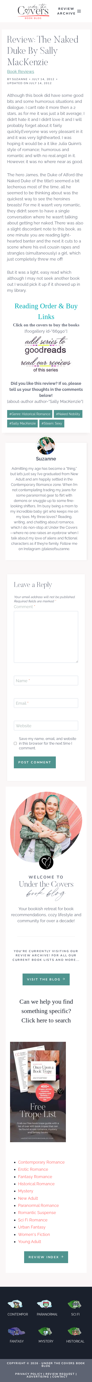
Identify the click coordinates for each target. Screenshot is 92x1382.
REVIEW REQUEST (60, 1374)
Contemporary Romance (41, 1162)
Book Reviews (20, 71)
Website (23, 726)
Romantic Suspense (37, 1212)
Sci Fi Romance (33, 1220)
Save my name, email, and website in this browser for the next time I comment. (47, 743)
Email (22, 703)
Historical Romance (36, 1183)
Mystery (25, 1191)
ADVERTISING (38, 1376)
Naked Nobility (68, 414)
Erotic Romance (33, 1169)
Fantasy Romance (35, 1176)
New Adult (28, 1198)
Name (23, 681)
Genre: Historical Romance (29, 414)
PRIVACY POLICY (28, 1374)
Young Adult (29, 1241)
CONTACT (60, 1376)
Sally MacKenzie (22, 423)
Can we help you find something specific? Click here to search (46, 1011)
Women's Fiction (34, 1234)
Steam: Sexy (52, 423)
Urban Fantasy (32, 1227)
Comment (24, 606)
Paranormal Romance (38, 1205)
